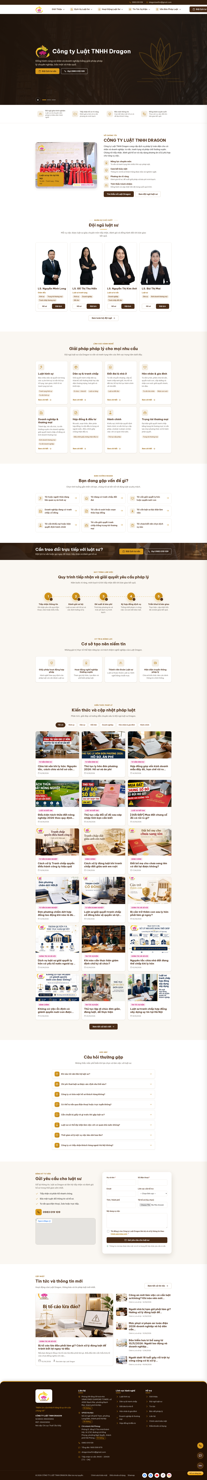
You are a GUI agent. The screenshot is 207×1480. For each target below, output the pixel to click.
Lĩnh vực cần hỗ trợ (145, 1189)
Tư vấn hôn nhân (149, 391)
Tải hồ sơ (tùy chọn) (146, 1200)
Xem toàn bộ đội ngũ (102, 318)
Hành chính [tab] (144, 725)
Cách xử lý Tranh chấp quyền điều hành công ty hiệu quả (56, 865)
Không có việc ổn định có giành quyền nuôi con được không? (55, 1012)
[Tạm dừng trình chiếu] (37, 99)
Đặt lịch (58, 306)
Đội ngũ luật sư (155, 1401)
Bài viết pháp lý (156, 1411)
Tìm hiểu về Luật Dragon (119, 194)
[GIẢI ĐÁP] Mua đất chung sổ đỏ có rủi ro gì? (148, 816)
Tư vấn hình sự (44, 395)
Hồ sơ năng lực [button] (195, 1473)
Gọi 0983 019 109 (90, 73)
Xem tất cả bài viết (101, 1026)
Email (109, 1189)
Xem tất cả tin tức (156, 1286)
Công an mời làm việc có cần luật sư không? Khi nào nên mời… (150, 1296)
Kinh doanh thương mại (47, 440)
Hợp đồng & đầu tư (84, 419)
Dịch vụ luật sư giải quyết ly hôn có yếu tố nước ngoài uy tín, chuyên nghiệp (55, 963)
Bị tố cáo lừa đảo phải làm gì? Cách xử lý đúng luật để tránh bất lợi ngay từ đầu (72, 1347)
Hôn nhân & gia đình (154, 373)
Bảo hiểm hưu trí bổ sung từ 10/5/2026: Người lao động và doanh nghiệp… (148, 1343)
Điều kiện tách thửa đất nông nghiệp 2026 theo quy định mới (56, 818)
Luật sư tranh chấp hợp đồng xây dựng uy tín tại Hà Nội (148, 1010)
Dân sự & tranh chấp (85, 373)
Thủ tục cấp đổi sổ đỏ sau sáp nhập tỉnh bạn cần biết (103, 816)
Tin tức (152, 1406)
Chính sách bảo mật (119, 1234)
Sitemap (131, 1475)
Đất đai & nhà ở (117, 373)
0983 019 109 (51, 1212)
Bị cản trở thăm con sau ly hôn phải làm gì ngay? (149, 913)
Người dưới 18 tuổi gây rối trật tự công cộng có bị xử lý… (149, 1359)
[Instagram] (169, 1475)
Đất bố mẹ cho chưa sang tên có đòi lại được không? (148, 865)
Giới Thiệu (57, 9)
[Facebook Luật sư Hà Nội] (150, 1475)
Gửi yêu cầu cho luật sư (139, 1240)
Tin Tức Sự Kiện (140, 9)
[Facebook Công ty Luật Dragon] (144, 1475)
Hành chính (114, 419)
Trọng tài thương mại (155, 419)
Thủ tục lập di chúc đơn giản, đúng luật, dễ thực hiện (102, 1010)
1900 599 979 (96, 1447)
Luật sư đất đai (113, 391)
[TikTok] (163, 1475)
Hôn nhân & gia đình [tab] (127, 725)
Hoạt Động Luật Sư (111, 9)
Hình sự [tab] (71, 725)
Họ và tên (111, 1177)
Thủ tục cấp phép (114, 437)
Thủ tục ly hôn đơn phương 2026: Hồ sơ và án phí (101, 768)
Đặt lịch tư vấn (133, 551)
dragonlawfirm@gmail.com (94, 1452)
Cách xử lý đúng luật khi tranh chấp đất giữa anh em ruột (103, 865)
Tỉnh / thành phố (113, 1200)
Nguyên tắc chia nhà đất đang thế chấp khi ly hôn (149, 962)
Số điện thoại (144, 1177)
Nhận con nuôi (163, 391)
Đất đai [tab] (94, 725)
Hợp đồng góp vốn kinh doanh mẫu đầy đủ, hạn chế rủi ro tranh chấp (149, 769)
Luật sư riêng (93, 391)
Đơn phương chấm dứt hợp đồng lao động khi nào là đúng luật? (57, 915)
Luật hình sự (45, 373)
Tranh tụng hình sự (45, 391)
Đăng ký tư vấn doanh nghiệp (56, 73)
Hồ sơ (44, 306)
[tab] (44, 99)
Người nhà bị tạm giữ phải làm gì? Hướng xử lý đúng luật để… (150, 1311)
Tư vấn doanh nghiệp (46, 444)
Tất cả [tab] (60, 725)
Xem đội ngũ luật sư (148, 194)
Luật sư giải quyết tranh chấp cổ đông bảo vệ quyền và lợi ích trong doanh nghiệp (102, 915)
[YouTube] (157, 1475)
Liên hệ (152, 1416)
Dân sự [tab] (82, 725)
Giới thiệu (153, 1396)
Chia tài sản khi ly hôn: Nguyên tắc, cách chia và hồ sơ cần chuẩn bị (57, 769)
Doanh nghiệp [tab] (107, 725)
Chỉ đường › (87, 1408)
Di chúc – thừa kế (80, 391)
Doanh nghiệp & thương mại (48, 421)
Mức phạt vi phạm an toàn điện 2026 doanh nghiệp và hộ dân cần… (148, 1326)
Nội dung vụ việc (113, 1211)
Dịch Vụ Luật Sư (81, 9)
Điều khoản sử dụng (157, 1426)
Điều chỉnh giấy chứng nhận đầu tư (86, 437)
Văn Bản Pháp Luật (169, 9)
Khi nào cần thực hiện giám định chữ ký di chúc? (101, 962)
